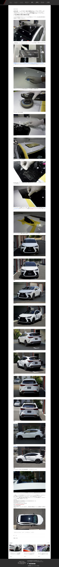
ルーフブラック (27, 532)
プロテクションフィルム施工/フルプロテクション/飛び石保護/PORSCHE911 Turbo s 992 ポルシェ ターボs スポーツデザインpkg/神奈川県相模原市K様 (15, 554)
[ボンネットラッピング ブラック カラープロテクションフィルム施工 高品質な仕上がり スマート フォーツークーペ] (29, 548)
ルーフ (23, 532)
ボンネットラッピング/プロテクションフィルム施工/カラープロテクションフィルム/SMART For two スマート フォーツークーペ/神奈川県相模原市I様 (29, 554)
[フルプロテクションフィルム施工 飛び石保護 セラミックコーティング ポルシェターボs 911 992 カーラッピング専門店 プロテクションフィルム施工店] (15, 548)
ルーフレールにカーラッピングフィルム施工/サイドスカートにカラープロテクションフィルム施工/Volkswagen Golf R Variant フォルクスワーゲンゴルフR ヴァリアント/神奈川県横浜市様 (43, 554)
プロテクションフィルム (17, 532)
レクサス (32, 532)
